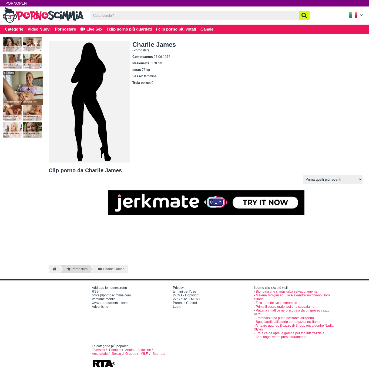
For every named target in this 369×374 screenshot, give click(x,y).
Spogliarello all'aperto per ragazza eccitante (288, 322)
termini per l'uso (184, 291)
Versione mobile (104, 299)
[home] (54, 269)
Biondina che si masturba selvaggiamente (286, 291)
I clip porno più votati (176, 29)
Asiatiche (144, 350)
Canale (206, 29)
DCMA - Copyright (186, 295)
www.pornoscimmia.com (110, 303)
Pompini (115, 350)
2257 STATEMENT (186, 299)
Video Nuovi (39, 29)
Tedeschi (98, 350)
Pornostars (65, 29)
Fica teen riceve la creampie (276, 303)
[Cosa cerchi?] (304, 15)
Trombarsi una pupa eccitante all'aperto (285, 318)
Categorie (14, 29)
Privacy (178, 288)
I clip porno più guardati (129, 29)
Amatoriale (100, 354)
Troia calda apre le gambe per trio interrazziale (290, 333)
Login (177, 307)
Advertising (100, 307)
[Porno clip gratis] (43, 22)
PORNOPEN (16, 3)
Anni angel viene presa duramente (281, 337)
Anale (129, 350)
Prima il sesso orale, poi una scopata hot (285, 307)
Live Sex (93, 29)
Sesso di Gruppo (124, 354)
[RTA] (104, 367)
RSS (95, 291)
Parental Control (185, 303)
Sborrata (159, 354)
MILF (144, 354)
